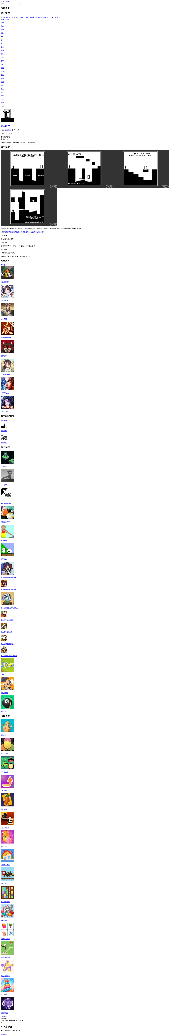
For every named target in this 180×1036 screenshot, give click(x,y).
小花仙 (47, 17)
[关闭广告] (1, 1022)
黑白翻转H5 (7, 125)
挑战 (17, 232)
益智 (11, 232)
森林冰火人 (33, 17)
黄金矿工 (17, 17)
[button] (4, 1034)
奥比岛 (11, 17)
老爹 (7, 17)
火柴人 (52, 17)
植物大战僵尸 (24, 17)
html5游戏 (22, 232)
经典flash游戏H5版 (32, 232)
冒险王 (3, 17)
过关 (14, 232)
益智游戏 (8, 130)
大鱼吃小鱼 (41, 17)
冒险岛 (57, 17)
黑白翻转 (41, 232)
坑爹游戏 (7, 232)
